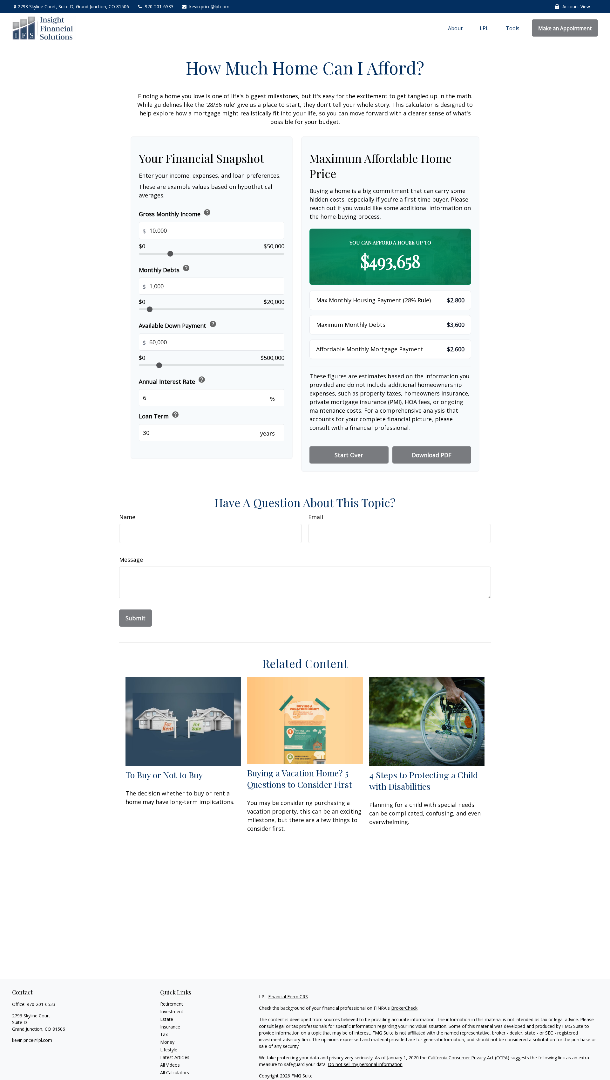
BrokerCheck (404, 1008)
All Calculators (174, 1073)
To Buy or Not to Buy (164, 775)
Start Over (349, 455)
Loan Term (159, 415)
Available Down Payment (178, 324)
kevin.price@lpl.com (209, 6)
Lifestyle (168, 1050)
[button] (455, 28)
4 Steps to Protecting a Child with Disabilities (423, 780)
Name (127, 517)
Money (167, 1042)
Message (131, 559)
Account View (576, 6)
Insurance (170, 1027)
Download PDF (431, 455)
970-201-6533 (159, 6)
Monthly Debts (164, 268)
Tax (164, 1034)
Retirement (171, 1004)
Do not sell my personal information (365, 1064)
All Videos (170, 1065)
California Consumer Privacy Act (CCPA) (468, 1058)
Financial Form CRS (288, 997)
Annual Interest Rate (172, 380)
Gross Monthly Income (175, 212)
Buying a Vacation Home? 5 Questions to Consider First (299, 778)
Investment (171, 1011)
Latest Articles (174, 1057)
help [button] (207, 212)
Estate (166, 1019)
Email (315, 517)
